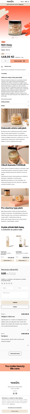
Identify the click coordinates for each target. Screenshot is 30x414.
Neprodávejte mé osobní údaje (15, 407)
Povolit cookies (14, 411)
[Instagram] (16, 393)
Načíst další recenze (15, 353)
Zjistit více (12, 404)
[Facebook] (14, 393)
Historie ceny (8, 66)
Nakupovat (21, 4)
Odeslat (15, 302)
